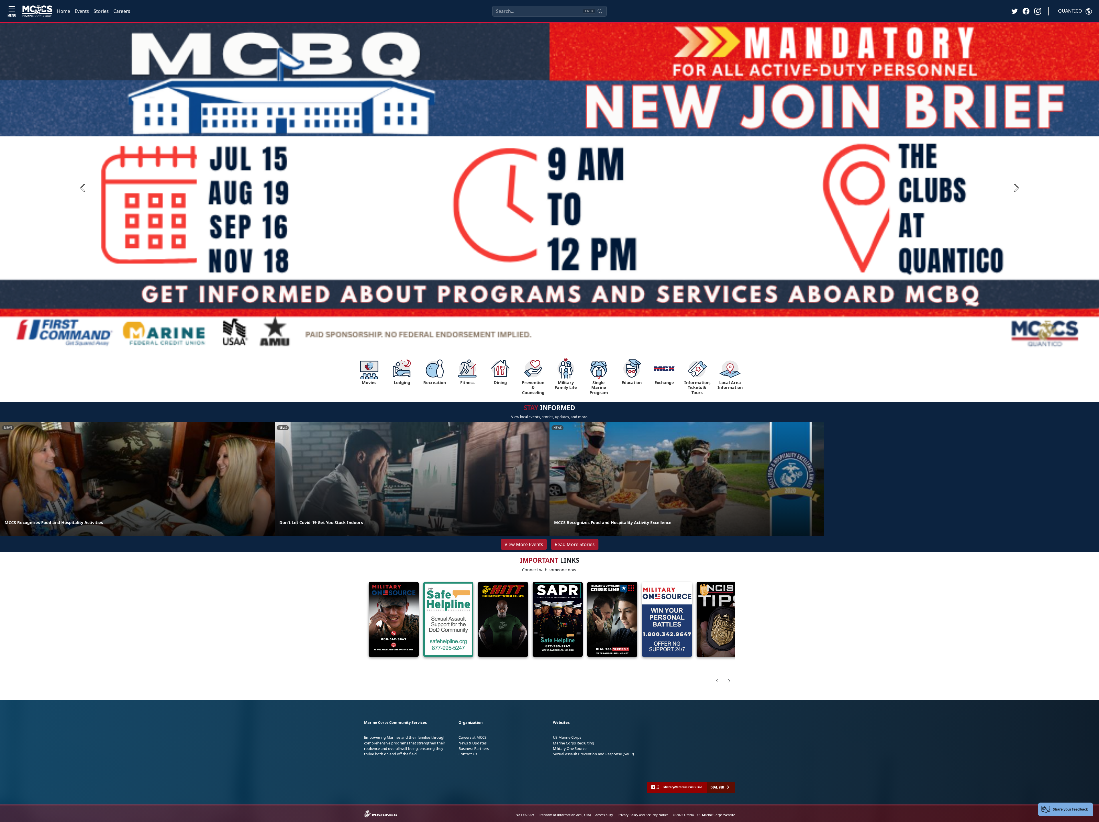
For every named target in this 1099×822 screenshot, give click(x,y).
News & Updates (472, 743)
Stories (101, 11)
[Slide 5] (564, 345)
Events (82, 11)
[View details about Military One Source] (394, 619)
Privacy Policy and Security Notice (643, 815)
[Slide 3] (550, 345)
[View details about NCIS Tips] (722, 619)
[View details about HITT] (503, 619)
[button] (1026, 11)
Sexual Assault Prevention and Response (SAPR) (593, 753)
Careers (121, 11)
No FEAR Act (525, 815)
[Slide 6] (571, 345)
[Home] (37, 11)
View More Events (524, 544)
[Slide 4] (557, 345)
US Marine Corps (567, 737)
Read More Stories (575, 544)
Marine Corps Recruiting (573, 743)
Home (63, 11)
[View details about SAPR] (558, 619)
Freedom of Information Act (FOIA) (565, 815)
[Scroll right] (729, 680)
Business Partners (473, 748)
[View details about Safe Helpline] (448, 619)
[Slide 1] (532, 345)
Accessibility (604, 815)
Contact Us (467, 753)
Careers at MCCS (472, 737)
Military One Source (569, 748)
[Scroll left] (717, 680)
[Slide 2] (543, 345)
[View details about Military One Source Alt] (667, 619)
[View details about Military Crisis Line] (612, 619)
